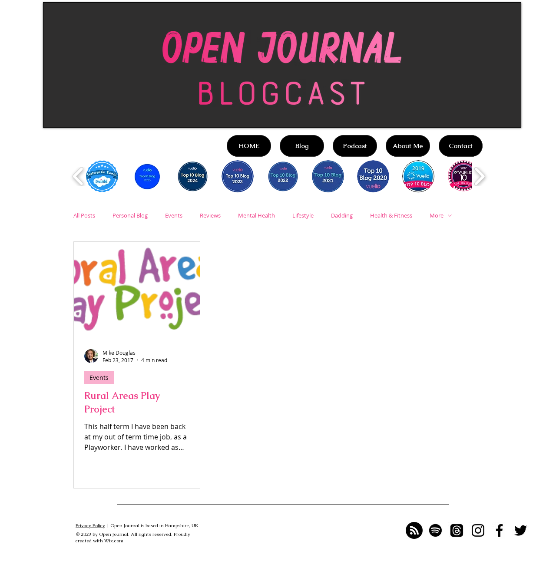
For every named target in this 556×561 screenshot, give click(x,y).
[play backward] (78, 176)
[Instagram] (478, 530)
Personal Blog (130, 215)
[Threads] (456, 530)
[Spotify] (435, 530)
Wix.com (113, 541)
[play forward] (479, 176)
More (436, 215)
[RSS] (414, 530)
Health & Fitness (391, 215)
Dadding (342, 215)
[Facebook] (499, 530)
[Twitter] (520, 530)
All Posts (84, 215)
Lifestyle (303, 215)
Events (173, 215)
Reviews (210, 215)
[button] (102, 176)
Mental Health (256, 215)
